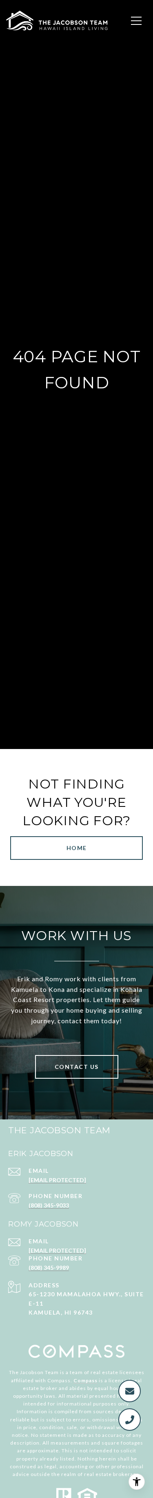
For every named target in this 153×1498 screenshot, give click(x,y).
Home (77, 847)
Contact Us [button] (77, 1066)
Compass (85, 1380)
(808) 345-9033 (49, 1205)
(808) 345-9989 (49, 1267)
